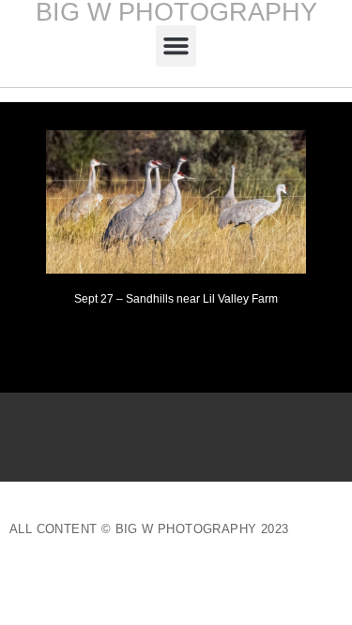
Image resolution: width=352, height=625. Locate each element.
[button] (176, 46)
